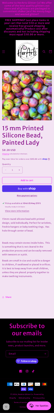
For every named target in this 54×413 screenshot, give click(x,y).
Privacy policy (39, 398)
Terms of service (20, 402)
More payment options (27, 195)
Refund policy (24, 398)
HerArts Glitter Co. (25, 394)
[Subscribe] (45, 353)
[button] (3, 51)
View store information (17, 211)
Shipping (5, 154)
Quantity (6, 164)
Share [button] (8, 297)
